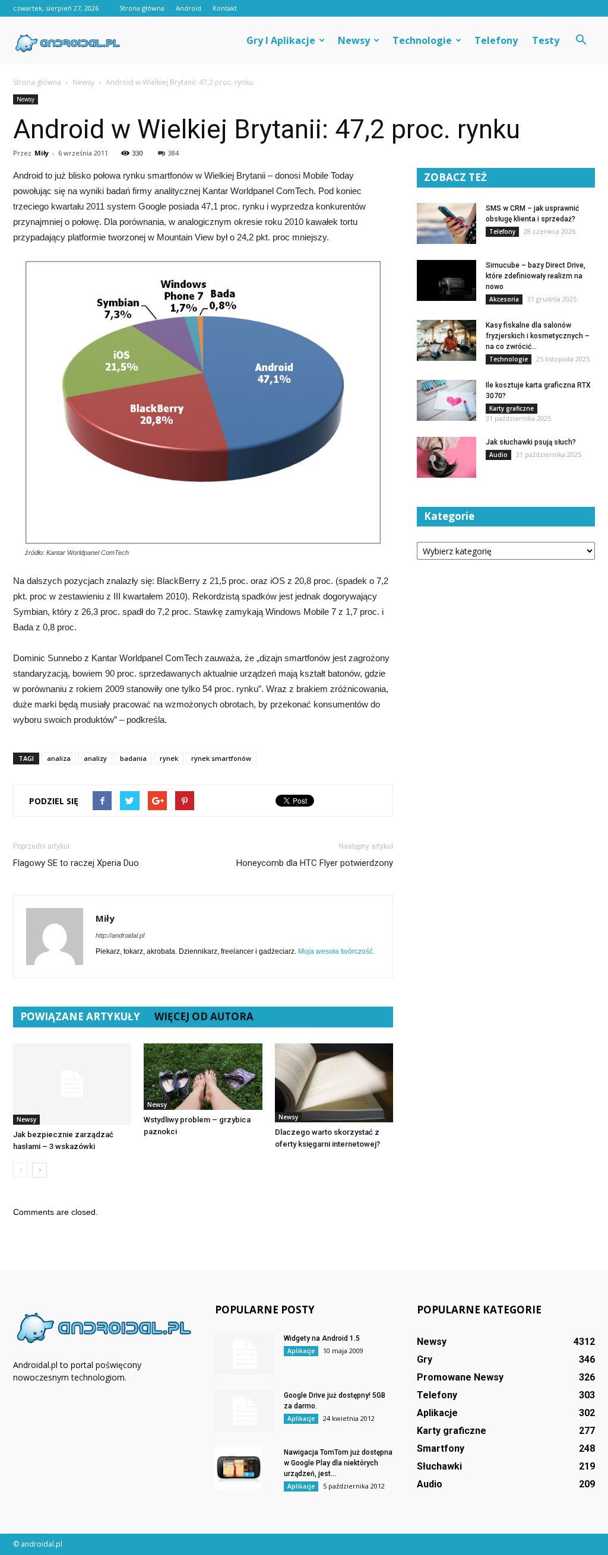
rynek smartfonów (221, 758)
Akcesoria (504, 299)
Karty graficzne (511, 408)
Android (188, 8)
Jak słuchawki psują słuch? (531, 442)
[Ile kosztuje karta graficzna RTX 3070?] (446, 400)
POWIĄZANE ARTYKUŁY (80, 1016)
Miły (41, 152)
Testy (545, 40)
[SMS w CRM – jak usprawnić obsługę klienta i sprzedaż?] (446, 223)
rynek (169, 758)
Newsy (354, 40)
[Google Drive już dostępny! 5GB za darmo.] (244, 1411)
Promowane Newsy (460, 1377)
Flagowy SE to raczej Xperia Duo (76, 863)
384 (173, 152)
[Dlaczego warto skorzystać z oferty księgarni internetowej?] (334, 1082)
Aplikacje (301, 1351)
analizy (95, 758)
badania (133, 758)
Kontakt (225, 8)
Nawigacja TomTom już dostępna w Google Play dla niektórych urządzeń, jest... (338, 1463)
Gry (424, 1359)
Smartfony (440, 1448)
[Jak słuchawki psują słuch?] (446, 457)
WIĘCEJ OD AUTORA (204, 1016)
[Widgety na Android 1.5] (244, 1354)
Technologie (422, 40)
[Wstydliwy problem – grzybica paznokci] (203, 1076)
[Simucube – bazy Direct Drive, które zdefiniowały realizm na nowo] (446, 280)
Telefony (496, 40)
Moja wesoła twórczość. (336, 951)
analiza (59, 758)
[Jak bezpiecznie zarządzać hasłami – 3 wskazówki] (72, 1084)
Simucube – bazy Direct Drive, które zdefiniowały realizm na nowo (535, 276)
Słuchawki (439, 1466)
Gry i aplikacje (280, 40)
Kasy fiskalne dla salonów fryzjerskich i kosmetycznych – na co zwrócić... (538, 336)
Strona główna (141, 8)
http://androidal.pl (120, 935)
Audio (498, 454)
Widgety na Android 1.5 (322, 1338)
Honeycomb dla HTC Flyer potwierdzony (314, 863)
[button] (580, 40)
